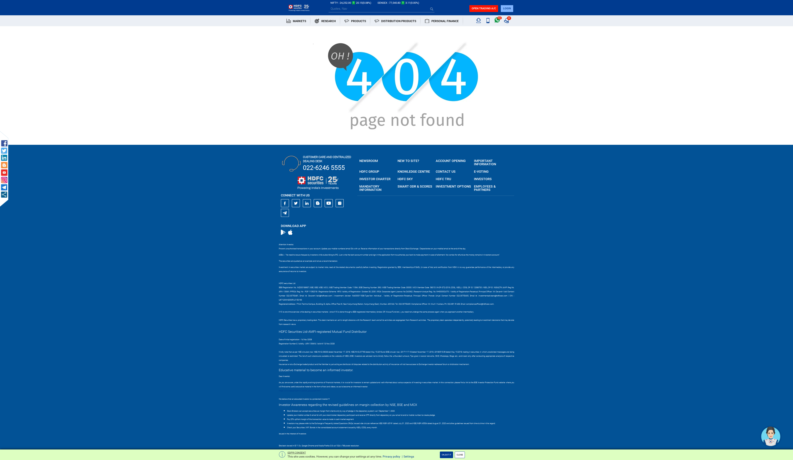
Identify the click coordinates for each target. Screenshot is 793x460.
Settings (409, 456)
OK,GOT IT (446, 455)
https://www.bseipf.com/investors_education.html (300, 391)
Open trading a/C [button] (484, 8)
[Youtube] (329, 203)
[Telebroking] (478, 20)
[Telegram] (285, 213)
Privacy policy (391, 456)
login (507, 8)
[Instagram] (340, 203)
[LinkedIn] (307, 203)
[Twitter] (296, 203)
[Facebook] (285, 203)
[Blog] (318, 203)
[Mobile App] (488, 20)
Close (460, 455)
